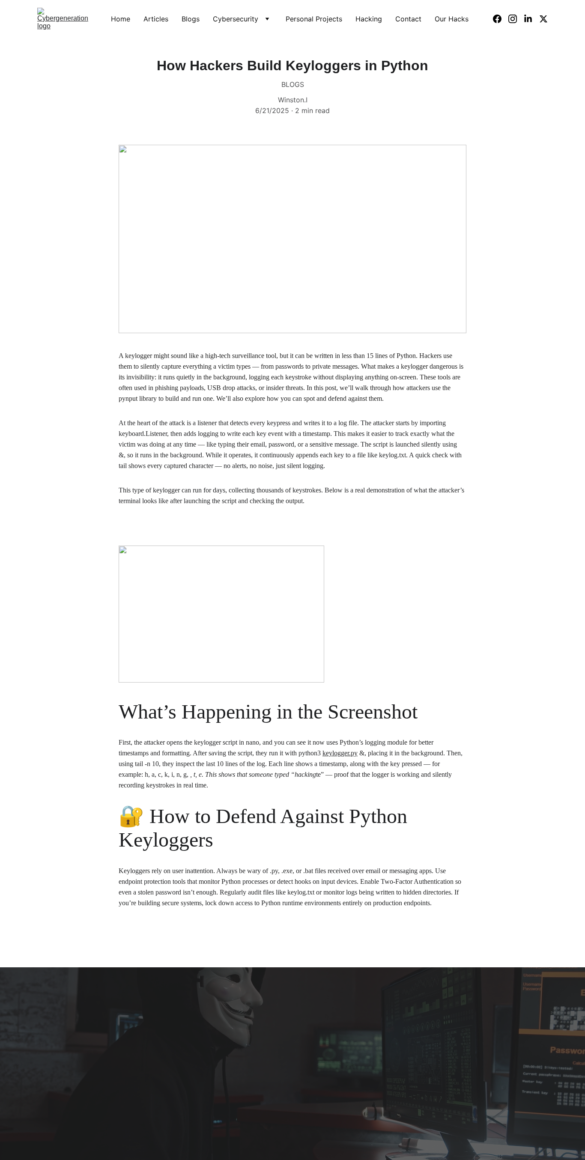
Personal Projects (314, 19)
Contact (408, 19)
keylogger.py (340, 753)
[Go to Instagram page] (516, 19)
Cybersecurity (235, 19)
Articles (155, 19)
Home (120, 19)
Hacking (368, 19)
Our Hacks (452, 19)
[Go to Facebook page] (500, 19)
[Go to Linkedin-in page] (531, 19)
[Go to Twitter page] (543, 19)
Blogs (191, 19)
